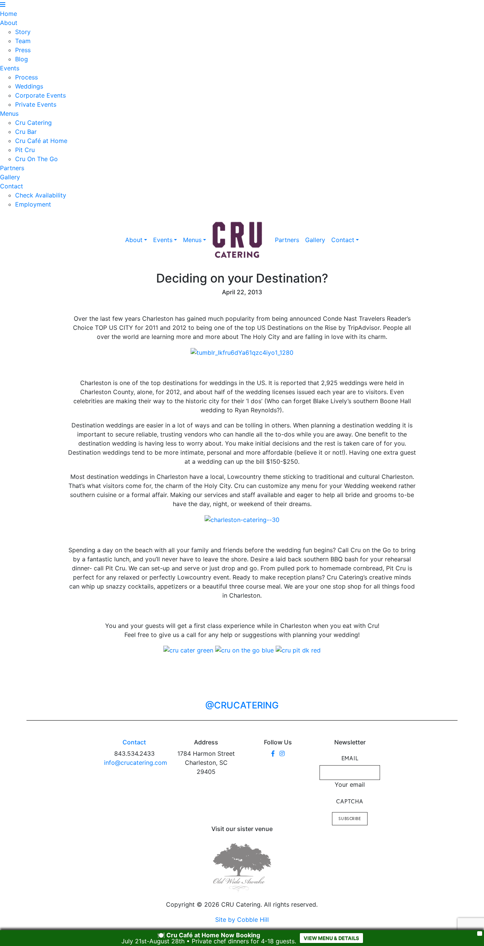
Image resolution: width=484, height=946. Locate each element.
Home (8, 13)
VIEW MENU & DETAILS (331, 938)
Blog (21, 59)
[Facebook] (273, 753)
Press (23, 50)
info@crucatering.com (135, 762)
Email (349, 758)
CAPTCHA (349, 801)
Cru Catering (33, 122)
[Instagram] (282, 753)
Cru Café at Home (41, 140)
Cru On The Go (36, 159)
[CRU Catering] (237, 240)
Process (26, 77)
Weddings (29, 86)
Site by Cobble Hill (242, 919)
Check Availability (40, 195)
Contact (11, 186)
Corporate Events (40, 95)
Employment (33, 204)
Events (9, 68)
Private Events (35, 104)
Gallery (10, 177)
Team (23, 41)
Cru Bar (26, 131)
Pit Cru (25, 150)
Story (23, 32)
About (8, 22)
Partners (12, 168)
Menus (9, 113)
